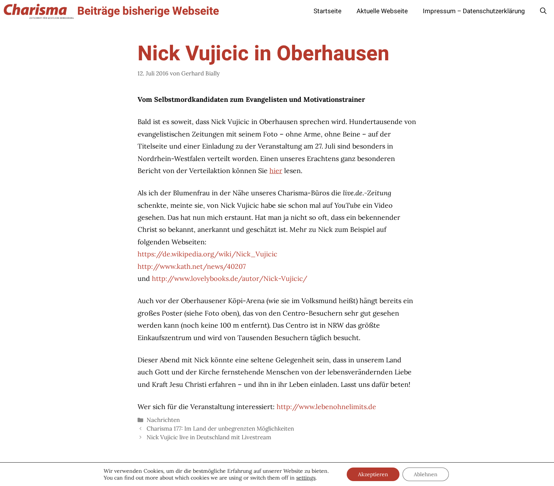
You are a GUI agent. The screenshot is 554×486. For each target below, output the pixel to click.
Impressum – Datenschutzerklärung (474, 11)
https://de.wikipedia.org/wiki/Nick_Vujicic (207, 254)
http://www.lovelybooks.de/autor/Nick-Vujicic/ (229, 278)
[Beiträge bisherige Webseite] (38, 11)
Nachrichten (163, 419)
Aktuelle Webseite (382, 11)
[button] (543, 11)
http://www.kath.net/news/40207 (192, 266)
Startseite (327, 11)
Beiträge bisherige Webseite (148, 11)
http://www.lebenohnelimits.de (326, 406)
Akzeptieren (373, 474)
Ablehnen (426, 474)
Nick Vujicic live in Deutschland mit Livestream (209, 437)
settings (305, 477)
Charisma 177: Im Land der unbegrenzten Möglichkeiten (220, 428)
